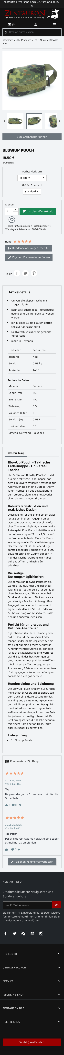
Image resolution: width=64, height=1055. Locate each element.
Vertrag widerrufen (31, 1042)
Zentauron (39, 350)
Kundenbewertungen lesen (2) (30, 248)
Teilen (17, 273)
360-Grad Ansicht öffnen (32, 137)
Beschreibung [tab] (16, 453)
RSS (23, 933)
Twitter (14, 933)
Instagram (41, 933)
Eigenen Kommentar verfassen (31, 257)
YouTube (32, 933)
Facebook (5, 933)
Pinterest (34, 273)
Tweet (25, 273)
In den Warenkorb (37, 211)
